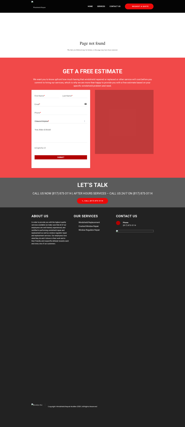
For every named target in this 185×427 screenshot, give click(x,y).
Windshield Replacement (89, 222)
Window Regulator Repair (89, 230)
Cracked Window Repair (89, 226)
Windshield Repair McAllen (66, 406)
